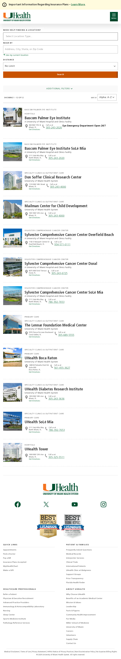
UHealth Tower (36, 449)
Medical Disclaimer (12, 652)
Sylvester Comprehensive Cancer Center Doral (61, 264)
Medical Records (73, 554)
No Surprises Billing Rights (106, 652)
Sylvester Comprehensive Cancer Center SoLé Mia (64, 293)
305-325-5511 (56, 457)
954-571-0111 (62, 244)
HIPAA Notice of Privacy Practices (60, 652)
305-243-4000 (58, 187)
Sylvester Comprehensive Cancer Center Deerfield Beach (69, 235)
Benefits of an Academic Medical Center (84, 598)
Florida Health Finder (75, 583)
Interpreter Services (75, 558)
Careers (69, 631)
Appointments (9, 550)
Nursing (6, 611)
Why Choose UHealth (75, 594)
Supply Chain (72, 639)
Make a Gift (8, 570)
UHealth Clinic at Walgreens (78, 570)
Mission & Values (73, 603)
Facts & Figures (73, 611)
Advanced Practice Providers (16, 603)
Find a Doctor (9, 554)
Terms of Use (25, 652)
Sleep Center (9, 615)
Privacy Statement (39, 652)
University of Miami (75, 627)
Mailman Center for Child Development (56, 206)
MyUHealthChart (10, 566)
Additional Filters (58, 89)
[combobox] (60, 36)
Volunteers (71, 635)
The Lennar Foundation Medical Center (56, 325)
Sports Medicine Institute (14, 619)
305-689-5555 (66, 335)
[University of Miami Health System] (17, 16)
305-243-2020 (54, 128)
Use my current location (16, 55)
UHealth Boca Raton (41, 358)
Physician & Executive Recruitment (18, 598)
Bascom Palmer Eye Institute (47, 118)
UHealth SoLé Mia (39, 422)
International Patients (76, 566)
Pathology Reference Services (16, 623)
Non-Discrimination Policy (85, 652)
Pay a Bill (7, 558)
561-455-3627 (62, 368)
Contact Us (71, 643)
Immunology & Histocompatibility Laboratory (23, 607)
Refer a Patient (10, 594)
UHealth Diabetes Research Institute (54, 389)
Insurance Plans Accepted (14, 562)
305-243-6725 (59, 273)
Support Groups (73, 574)
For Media (70, 619)
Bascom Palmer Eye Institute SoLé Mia (55, 149)
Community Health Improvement (81, 615)
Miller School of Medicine (77, 623)
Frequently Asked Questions (79, 550)
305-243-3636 (56, 399)
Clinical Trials (72, 562)
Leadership (71, 607)
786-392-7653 (56, 302)
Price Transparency (74, 579)
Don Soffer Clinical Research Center (53, 177)
